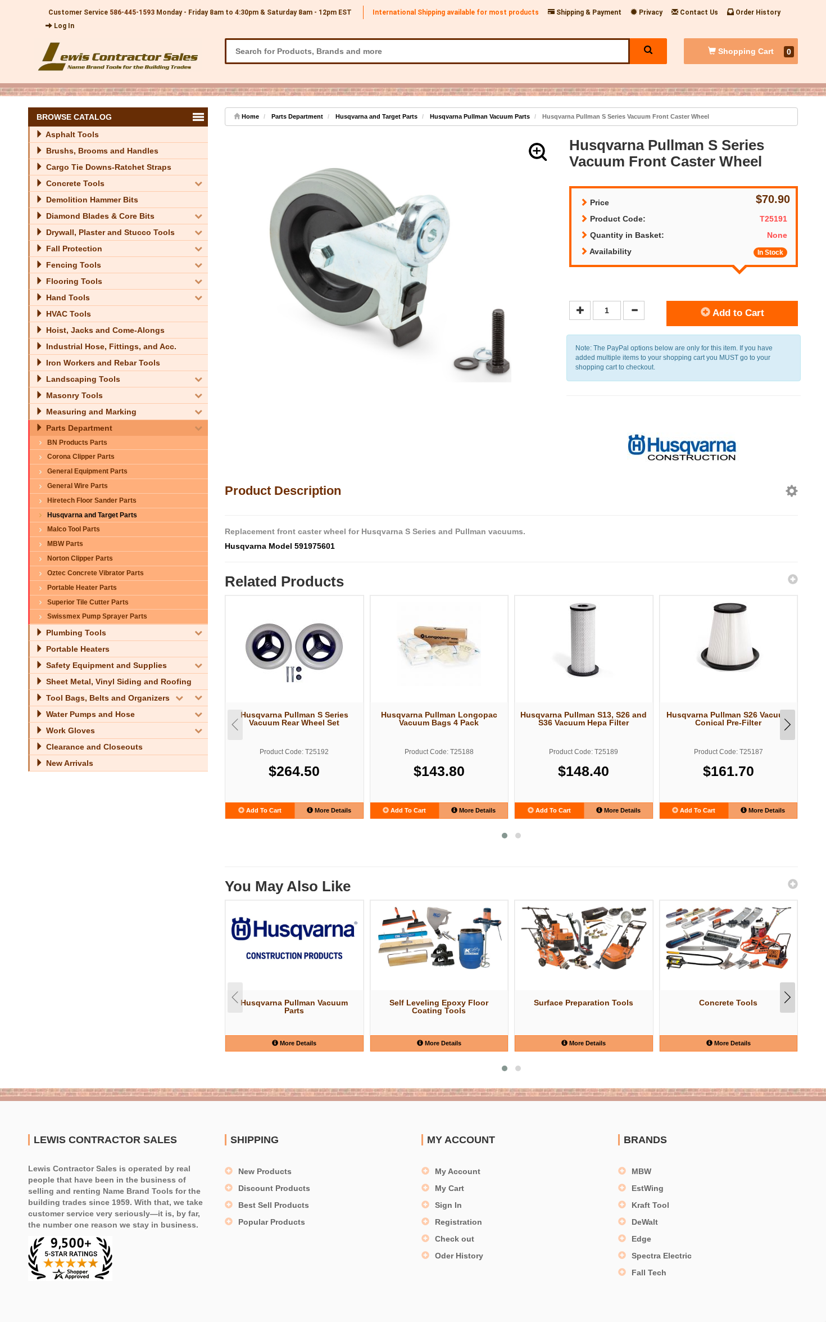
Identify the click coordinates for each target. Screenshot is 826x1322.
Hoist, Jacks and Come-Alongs (104, 330)
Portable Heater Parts (82, 588)
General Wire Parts (77, 486)
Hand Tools (67, 297)
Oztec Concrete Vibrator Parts (95, 573)
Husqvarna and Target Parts (92, 515)
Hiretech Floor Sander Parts (92, 500)
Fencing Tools (72, 264)
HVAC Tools (67, 313)
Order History (757, 12)
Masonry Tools (73, 395)
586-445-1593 (132, 12)
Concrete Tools (74, 183)
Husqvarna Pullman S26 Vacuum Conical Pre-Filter (728, 718)
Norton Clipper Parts (80, 558)
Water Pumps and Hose (89, 714)
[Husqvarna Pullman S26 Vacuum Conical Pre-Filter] (729, 637)
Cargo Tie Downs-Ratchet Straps (107, 167)
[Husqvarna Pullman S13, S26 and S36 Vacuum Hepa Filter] (584, 640)
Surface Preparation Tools (583, 1002)
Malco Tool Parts (73, 529)
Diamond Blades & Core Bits (99, 215)
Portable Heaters (77, 648)
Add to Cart (737, 313)
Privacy (649, 12)
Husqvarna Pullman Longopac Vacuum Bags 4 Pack (439, 718)
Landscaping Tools (82, 379)
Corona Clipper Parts (81, 457)
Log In (63, 26)
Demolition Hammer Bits (91, 199)
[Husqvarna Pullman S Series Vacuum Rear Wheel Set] (294, 651)
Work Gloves (69, 730)
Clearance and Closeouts (93, 746)
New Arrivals (68, 763)
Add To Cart (263, 810)
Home (249, 116)
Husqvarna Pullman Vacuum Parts (480, 116)
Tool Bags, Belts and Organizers (107, 697)
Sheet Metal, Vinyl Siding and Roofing (118, 681)
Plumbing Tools (75, 632)
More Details (332, 810)
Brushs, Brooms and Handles (101, 150)
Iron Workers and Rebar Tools (102, 362)
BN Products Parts (77, 442)
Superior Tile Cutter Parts (88, 602)
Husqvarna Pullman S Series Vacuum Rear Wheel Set (294, 718)
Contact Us (698, 12)
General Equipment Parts (87, 471)
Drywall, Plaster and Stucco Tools (109, 232)
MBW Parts (65, 544)
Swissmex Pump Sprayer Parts (97, 616)
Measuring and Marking (90, 411)
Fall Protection (73, 248)
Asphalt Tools (71, 134)
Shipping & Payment (588, 12)
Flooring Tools (73, 281)
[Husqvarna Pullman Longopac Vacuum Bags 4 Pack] (439, 644)
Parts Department (78, 427)
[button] (538, 152)
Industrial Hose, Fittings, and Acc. (110, 346)
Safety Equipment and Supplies (105, 665)
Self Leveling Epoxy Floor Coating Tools (438, 1006)
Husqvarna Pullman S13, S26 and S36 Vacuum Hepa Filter (583, 718)
